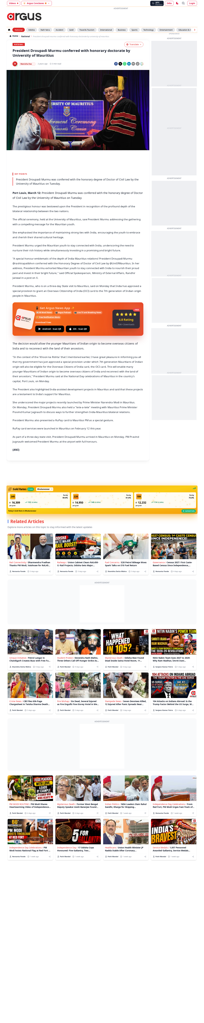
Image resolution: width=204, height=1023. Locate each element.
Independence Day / (67, 847)
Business (122, 29)
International (106, 29)
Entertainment (166, 29)
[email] (133, 64)
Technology (148, 29)
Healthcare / (111, 847)
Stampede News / (114, 701)
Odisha (31, 29)
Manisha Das (26, 64)
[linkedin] (129, 64)
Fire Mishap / (63, 701)
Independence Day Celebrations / (169, 804)
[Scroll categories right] (194, 30)
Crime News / (16, 701)
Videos (12, 3)
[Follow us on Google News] (141, 63)
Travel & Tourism (86, 29)
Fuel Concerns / (113, 562)
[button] (39, 500)
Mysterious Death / (114, 657)
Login (192, 3)
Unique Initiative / (18, 657)
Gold (71, 29)
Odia (169, 3)
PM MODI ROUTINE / (19, 804)
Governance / (159, 562)
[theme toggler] (177, 3)
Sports (134, 29)
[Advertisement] (121, 17)
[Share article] (49, 571)
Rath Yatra (45, 29)
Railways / (62, 562)
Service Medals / (161, 847)
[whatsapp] (124, 64)
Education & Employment (190, 29)
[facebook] (116, 64)
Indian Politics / (113, 804)
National (18, 29)
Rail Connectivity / (18, 562)
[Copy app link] (137, 64)
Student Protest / (65, 657)
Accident (59, 29)
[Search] (183, 3)
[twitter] (120, 64)
